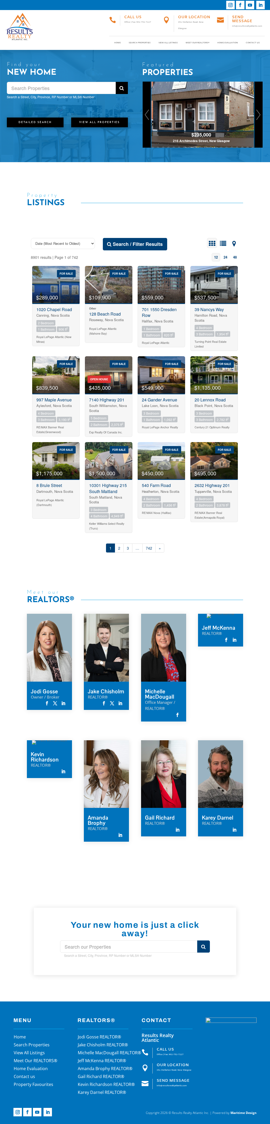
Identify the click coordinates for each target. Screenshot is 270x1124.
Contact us (253, 42)
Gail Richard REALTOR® (101, 1077)
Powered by (235, 1113)
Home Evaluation (227, 42)
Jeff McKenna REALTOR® (102, 1061)
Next (258, 115)
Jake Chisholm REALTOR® (103, 1045)
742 (149, 548)
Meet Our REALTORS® (197, 42)
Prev (147, 115)
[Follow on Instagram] (230, 5)
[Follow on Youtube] (250, 5)
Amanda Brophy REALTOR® (105, 1069)
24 (225, 257)
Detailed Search (35, 122)
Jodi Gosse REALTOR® (99, 1037)
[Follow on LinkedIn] (260, 5)
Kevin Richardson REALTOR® (106, 1085)
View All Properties (99, 122)
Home (117, 42)
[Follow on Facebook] (240, 5)
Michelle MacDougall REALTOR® (109, 1053)
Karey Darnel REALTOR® (102, 1092)
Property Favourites (33, 1085)
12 (216, 257)
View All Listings (168, 42)
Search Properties (140, 42)
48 (235, 257)
